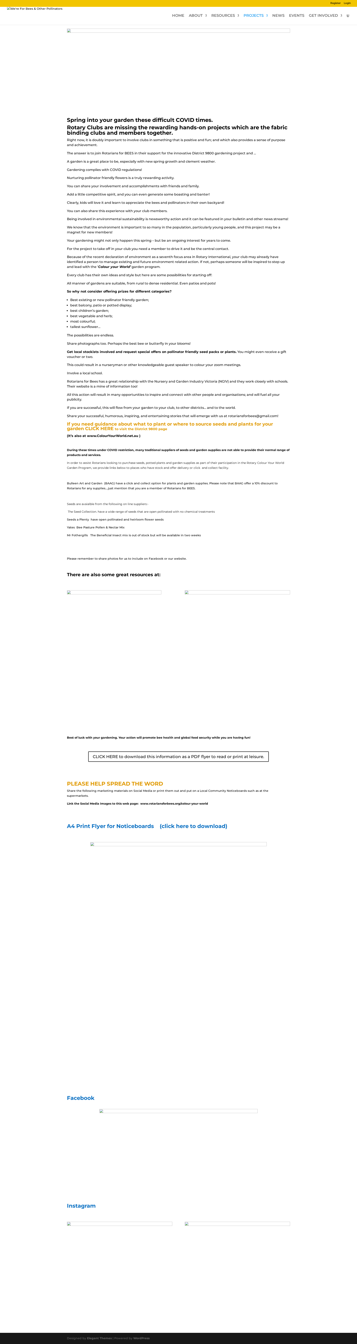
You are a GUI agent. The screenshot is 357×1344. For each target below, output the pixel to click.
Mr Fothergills (78, 535)
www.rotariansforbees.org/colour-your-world (174, 803)
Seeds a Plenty (78, 519)
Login (347, 3)
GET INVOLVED (323, 16)
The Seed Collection (82, 512)
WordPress (141, 1338)
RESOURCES (223, 16)
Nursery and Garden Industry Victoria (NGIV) (191, 381)
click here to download (193, 826)
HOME (178, 16)
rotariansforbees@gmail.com (252, 416)
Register (335, 3)
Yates (71, 527)
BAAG (109, 483)
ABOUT (196, 16)
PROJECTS (254, 16)
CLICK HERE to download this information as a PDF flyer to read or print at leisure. (178, 756)
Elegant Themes (99, 1338)
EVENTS (296, 16)
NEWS (278, 16)
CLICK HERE (99, 428)
